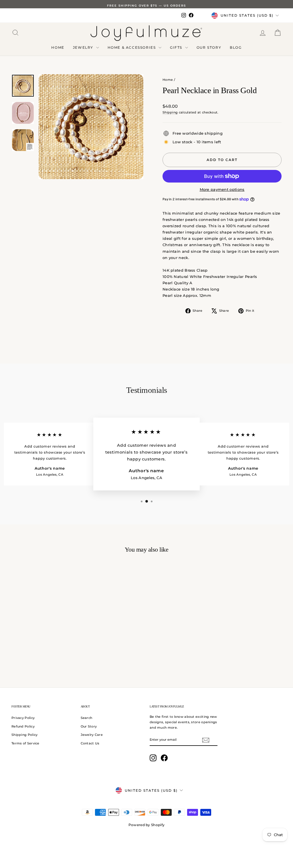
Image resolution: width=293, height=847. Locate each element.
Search (86, 718)
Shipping (170, 112)
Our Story (209, 47)
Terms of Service (25, 743)
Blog (235, 47)
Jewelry (84, 47)
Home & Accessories (132, 47)
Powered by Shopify (146, 825)
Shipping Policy (24, 735)
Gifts (177, 47)
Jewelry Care (92, 735)
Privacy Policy (23, 718)
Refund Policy (23, 726)
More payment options (222, 189)
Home (57, 47)
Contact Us (90, 743)
